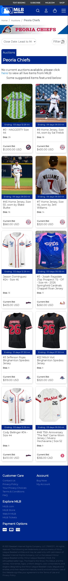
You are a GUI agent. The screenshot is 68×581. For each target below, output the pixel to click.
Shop (62, 3)
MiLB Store (9, 510)
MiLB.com (50, 3)
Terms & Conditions (13, 491)
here (4, 73)
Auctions (15, 20)
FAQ (5, 495)
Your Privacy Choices (14, 487)
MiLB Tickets (10, 517)
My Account (43, 484)
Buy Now (42, 480)
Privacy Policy (10, 484)
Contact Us (9, 480)
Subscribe (35, 3)
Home (4, 20)
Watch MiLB (9, 513)
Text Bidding (19, 3)
